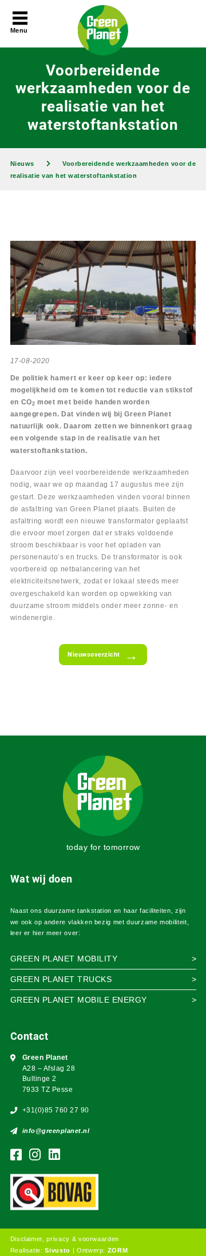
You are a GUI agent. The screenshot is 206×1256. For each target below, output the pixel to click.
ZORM (118, 1250)
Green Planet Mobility (64, 958)
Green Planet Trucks (61, 979)
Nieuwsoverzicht (94, 654)
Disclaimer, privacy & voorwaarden (64, 1238)
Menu (19, 30)
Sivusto (57, 1250)
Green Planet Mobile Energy (78, 999)
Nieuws (22, 163)
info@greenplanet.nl (56, 1130)
